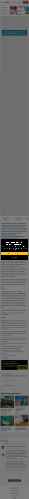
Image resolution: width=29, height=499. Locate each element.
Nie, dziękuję (14, 257)
